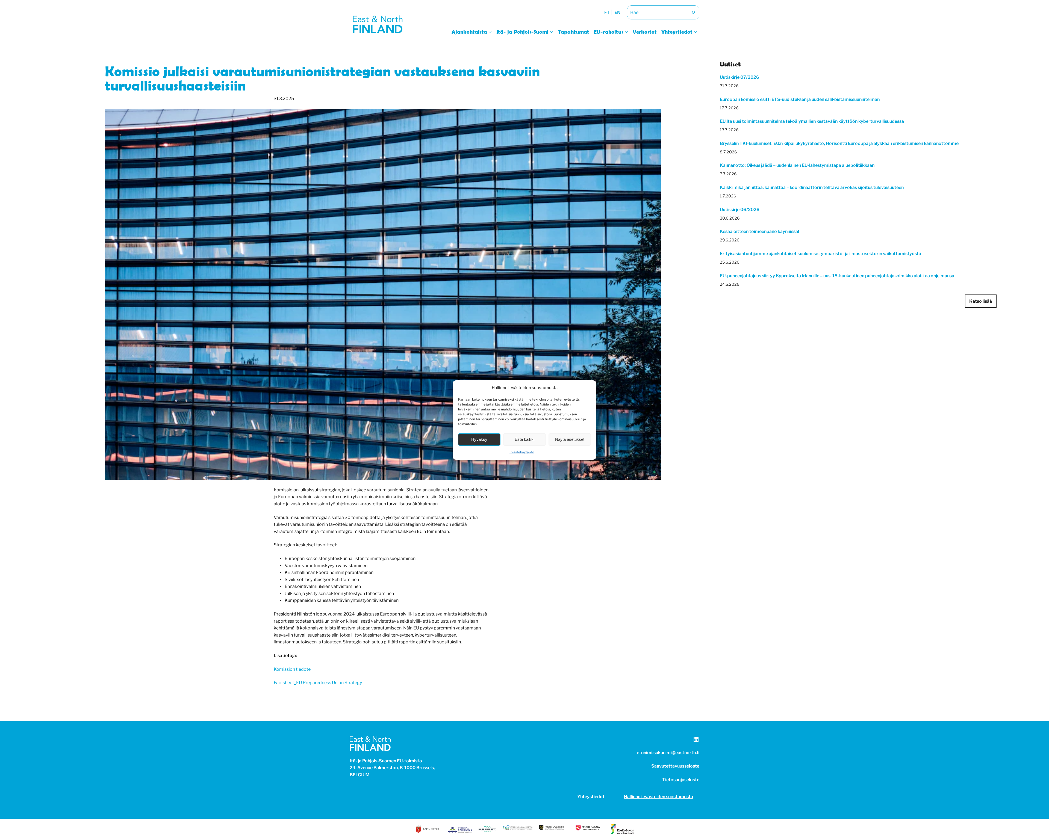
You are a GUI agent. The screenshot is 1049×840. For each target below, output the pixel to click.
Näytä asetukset (569, 439)
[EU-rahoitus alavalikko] (626, 31)
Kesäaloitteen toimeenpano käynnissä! (760, 231)
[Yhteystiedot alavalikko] (695, 31)
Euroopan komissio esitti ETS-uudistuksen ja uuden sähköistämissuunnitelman (800, 99)
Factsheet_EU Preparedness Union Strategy (318, 682)
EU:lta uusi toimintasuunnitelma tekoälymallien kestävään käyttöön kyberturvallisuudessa (812, 121)
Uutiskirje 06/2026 (739, 209)
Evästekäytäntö (521, 452)
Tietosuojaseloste (680, 779)
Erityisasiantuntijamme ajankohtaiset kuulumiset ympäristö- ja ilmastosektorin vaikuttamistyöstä (820, 253)
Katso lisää (980, 301)
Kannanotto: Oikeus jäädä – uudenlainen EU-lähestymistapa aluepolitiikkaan (797, 165)
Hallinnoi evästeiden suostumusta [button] (658, 796)
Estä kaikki (524, 439)
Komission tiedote (292, 669)
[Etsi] (693, 12)
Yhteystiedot (591, 796)
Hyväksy (479, 439)
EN (617, 12)
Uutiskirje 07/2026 (739, 77)
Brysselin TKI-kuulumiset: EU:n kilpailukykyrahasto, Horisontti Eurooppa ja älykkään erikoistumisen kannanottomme (839, 143)
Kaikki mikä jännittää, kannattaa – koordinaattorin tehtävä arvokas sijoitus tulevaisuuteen (812, 187)
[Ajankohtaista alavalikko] (490, 31)
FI (606, 12)
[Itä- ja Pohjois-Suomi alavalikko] (551, 31)
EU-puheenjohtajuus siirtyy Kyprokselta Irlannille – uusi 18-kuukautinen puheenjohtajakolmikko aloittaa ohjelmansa (837, 275)
